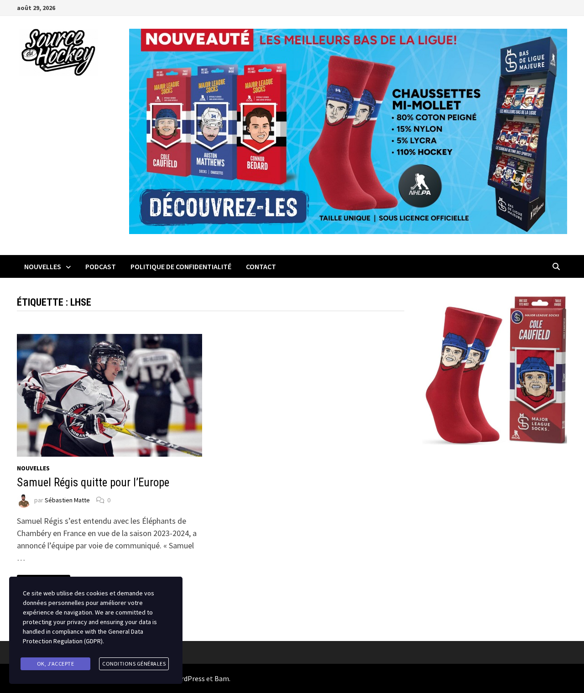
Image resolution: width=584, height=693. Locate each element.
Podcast (100, 266)
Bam (221, 678)
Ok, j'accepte (55, 663)
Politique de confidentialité (180, 266)
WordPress (188, 678)
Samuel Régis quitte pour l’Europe (93, 482)
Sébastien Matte (67, 500)
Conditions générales (134, 663)
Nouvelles (42, 266)
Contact (261, 266)
